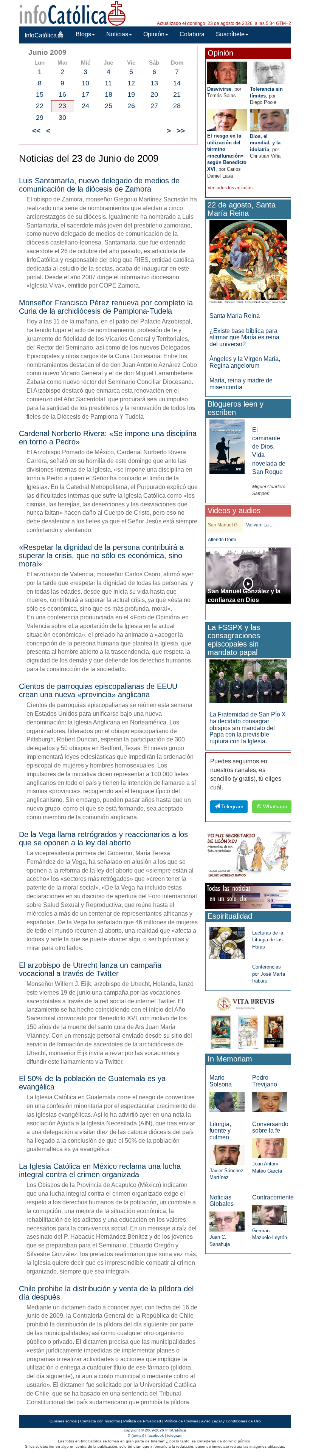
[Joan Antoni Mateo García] (269, 1148)
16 (62, 94)
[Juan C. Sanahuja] (226, 1221)
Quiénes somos (63, 1421)
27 (154, 106)
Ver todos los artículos (230, 187)
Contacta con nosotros (100, 1421)
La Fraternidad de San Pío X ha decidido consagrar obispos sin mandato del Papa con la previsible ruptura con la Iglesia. (247, 727)
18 (108, 94)
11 (108, 83)
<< (36, 131)
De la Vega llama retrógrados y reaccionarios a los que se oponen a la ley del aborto (103, 838)
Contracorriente (273, 1197)
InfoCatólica (41, 35)
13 (154, 83)
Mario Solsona (220, 1081)
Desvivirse (219, 89)
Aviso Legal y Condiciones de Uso (231, 1421)
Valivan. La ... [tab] (259, 525)
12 (131, 83)
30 (62, 117)
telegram (174, 1435)
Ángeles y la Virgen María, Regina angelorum (244, 362)
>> (181, 131)
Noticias (117, 34)
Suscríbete (230, 34)
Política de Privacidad (142, 1421)
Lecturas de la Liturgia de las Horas (267, 940)
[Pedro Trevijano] (269, 1101)
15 (39, 94)
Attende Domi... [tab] (223, 539)
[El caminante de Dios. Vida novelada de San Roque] (226, 446)
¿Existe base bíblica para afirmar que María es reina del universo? (244, 337)
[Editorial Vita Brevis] (248, 1021)
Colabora (192, 34)
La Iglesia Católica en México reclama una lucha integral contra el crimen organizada (100, 1170)
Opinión (153, 34)
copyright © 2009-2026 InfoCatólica (155, 1430)
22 (39, 106)
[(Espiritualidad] (226, 941)
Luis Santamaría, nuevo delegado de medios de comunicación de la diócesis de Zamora (99, 184)
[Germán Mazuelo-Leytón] (269, 1214)
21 (177, 94)
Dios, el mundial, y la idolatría (265, 142)
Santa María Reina (234, 316)
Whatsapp (274, 806)
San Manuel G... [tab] (224, 525)
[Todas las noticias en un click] (248, 895)
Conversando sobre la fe (270, 1127)
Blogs (83, 34)
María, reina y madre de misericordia (241, 383)
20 (154, 94)
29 (39, 117)
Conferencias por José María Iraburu (268, 974)
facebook (155, 1435)
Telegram (231, 806)
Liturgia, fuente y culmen (220, 1130)
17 (85, 94)
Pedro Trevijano (264, 1081)
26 (131, 106)
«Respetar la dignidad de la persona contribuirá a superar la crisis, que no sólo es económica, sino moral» (101, 555)
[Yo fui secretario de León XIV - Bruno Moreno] (248, 855)
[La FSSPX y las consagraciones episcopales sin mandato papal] (248, 681)
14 (177, 83)
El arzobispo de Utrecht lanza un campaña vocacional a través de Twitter (90, 969)
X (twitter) (136, 1435)
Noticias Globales (221, 1200)
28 (177, 106)
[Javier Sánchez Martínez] (226, 1154)
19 (131, 94)
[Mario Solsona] (226, 1101)
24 (85, 106)
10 (85, 83)
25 (108, 106)
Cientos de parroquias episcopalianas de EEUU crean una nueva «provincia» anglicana (98, 690)
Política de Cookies (181, 1421)
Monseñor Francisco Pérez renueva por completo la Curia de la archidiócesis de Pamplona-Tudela (106, 307)
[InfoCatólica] (72, 12)
